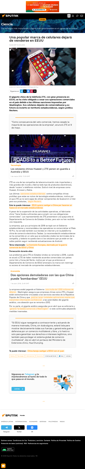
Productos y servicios (35, 440)
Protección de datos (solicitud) (12, 443)
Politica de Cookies (74, 440)
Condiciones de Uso (20, 440)
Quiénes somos (6, 440)
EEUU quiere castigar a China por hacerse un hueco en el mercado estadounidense (40, 206)
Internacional (30, 356)
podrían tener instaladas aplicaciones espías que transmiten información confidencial (42, 298)
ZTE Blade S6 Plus (33, 87)
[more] (73, 176)
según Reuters (34, 201)
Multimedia (53, 421)
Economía (15, 271)
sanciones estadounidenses (33, 193)
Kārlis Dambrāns (21, 87)
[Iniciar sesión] (73, 16)
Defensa (43, 421)
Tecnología (16, 165)
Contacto (47, 440)
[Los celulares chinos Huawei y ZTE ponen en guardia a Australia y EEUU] (42, 148)
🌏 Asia (61, 356)
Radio (62, 421)
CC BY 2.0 (12, 87)
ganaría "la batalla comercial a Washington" (29, 308)
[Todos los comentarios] (3, 466)
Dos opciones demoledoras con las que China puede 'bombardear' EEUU (42, 276)
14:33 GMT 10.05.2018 (17, 45)
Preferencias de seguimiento (38, 443)
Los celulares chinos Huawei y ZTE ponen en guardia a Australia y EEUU (40, 170)
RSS (25, 443)
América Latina (7, 421)
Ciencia (12, 356)
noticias (68, 356)
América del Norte (50, 356)
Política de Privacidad (58, 440)
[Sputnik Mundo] (11, 18)
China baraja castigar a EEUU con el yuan (46, 351)
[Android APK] (7, 449)
